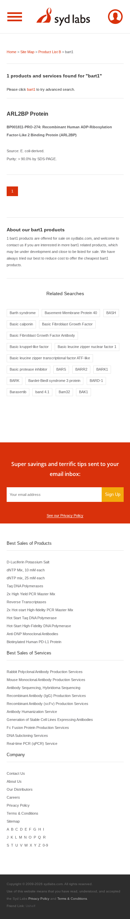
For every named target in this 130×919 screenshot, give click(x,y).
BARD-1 (96, 381)
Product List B (49, 52)
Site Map (27, 52)
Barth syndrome (23, 313)
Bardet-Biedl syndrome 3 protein (54, 381)
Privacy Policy (18, 805)
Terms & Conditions (22, 813)
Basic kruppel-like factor (29, 347)
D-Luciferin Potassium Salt (28, 562)
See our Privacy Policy (65, 515)
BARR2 (81, 369)
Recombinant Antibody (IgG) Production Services (46, 696)
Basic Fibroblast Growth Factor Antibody (42, 335)
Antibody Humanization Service (32, 712)
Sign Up (112, 494)
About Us (14, 781)
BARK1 (102, 369)
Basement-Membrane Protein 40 (71, 313)
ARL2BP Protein (27, 114)
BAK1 (83, 392)
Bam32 (64, 392)
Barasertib (18, 392)
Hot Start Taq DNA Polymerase (32, 618)
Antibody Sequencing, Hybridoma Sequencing (43, 688)
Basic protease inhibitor (28, 369)
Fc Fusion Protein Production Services (38, 728)
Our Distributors (20, 789)
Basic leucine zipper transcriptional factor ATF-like (50, 358)
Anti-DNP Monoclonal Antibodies (32, 634)
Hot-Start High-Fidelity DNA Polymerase (39, 626)
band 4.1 (42, 392)
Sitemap (13, 821)
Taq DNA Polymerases (25, 586)
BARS (61, 369)
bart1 (31, 89)
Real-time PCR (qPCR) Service (32, 744)
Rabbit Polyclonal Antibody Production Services (45, 672)
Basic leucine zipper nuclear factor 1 (87, 347)
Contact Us (16, 773)
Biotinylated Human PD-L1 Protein (34, 642)
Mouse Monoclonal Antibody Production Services (46, 680)
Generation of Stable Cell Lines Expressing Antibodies (50, 720)
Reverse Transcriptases (26, 602)
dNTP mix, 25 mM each (26, 578)
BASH (111, 313)
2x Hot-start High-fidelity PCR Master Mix (40, 610)
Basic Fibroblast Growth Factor (67, 324)
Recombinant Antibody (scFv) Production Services (47, 704)
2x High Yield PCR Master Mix (31, 594)
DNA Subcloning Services (27, 736)
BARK (14, 381)
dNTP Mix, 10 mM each (26, 570)
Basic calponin (21, 324)
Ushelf (30, 906)
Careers (13, 797)
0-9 (45, 845)
